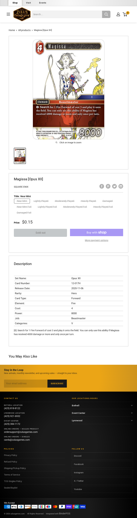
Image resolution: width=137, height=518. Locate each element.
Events (42, 3)
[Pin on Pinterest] (108, 186)
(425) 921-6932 (12, 416)
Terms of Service (12, 474)
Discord (77, 456)
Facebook (79, 464)
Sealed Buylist (10, 487)
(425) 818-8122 (12, 408)
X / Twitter (79, 481)
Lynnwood (77, 420)
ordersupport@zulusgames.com (21, 432)
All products (24, 30)
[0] (125, 14)
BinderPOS (64, 513)
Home (12, 30)
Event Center (78, 413)
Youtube (78, 489)
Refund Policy (10, 461)
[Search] (106, 14)
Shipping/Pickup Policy (15, 468)
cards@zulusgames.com (17, 439)
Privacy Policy (10, 455)
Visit (28, 3)
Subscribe (57, 383)
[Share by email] (120, 186)
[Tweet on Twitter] (114, 186)
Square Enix (21, 186)
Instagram (79, 472)
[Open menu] (8, 14)
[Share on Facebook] (101, 186)
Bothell (75, 405)
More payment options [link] (96, 240)
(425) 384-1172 (12, 424)
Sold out (40, 232)
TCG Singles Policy (13, 481)
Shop (15, 3)
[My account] (118, 14)
